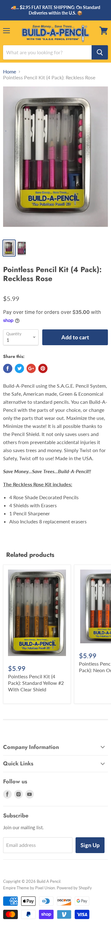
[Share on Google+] (31, 368)
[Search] (100, 52)
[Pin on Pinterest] (42, 368)
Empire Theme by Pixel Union (29, 887)
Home (9, 71)
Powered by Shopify (74, 887)
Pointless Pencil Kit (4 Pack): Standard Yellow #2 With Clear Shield (36, 682)
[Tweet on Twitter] (19, 368)
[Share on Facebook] (7, 368)
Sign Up (90, 845)
